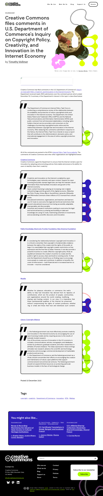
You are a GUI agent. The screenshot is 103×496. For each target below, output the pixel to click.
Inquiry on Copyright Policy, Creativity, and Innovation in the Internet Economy (51, 91)
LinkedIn (18, 482)
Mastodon (13, 482)
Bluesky (8, 482)
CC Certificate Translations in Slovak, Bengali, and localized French (51, 429)
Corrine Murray (74, 436)
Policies (56, 473)
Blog (72, 4)
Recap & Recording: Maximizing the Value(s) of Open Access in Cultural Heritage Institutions (22, 429)
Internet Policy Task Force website (65, 152)
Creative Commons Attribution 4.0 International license (47, 489)
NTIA (66, 398)
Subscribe (84, 474)
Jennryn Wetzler (47, 435)
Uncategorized (9, 13)
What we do (41, 468)
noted (46, 488)
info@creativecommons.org (14, 478)
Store (39, 477)
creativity (32, 398)
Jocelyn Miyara (29, 436)
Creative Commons (13, 4)
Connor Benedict (17, 437)
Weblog (72, 398)
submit (95, 458)
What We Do (63, 4)
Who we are (41, 465)
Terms (55, 477)
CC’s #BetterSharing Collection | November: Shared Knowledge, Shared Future (78, 429)
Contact (56, 465)
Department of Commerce (46, 398)
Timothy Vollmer (18, 62)
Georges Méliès (83, 71)
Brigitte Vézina (18, 436)
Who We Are (51, 4)
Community (55, 422)
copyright (24, 398)
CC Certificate (44, 422)
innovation (60, 398)
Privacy (55, 469)
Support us (41, 474)
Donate (93, 4)
